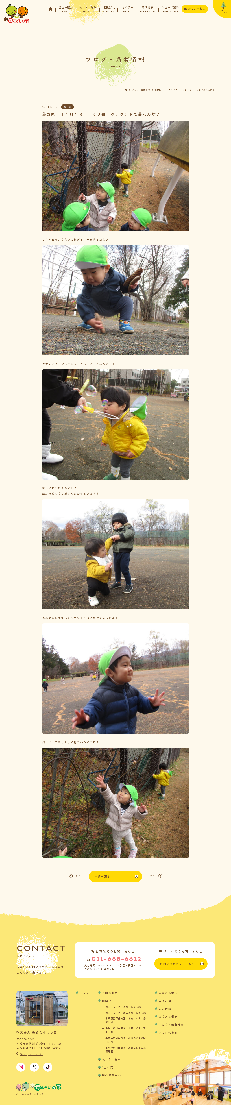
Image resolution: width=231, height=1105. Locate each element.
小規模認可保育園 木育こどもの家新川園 (125, 1020)
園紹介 (108, 8)
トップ (84, 993)
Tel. (113, 958)
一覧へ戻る (102, 876)
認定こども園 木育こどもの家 (123, 1006)
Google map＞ (31, 1054)
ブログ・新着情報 (140, 89)
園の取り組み (111, 1075)
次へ (152, 875)
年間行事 (147, 8)
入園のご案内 (170, 8)
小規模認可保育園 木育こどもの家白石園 (125, 1039)
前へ (78, 875)
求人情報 (165, 1008)
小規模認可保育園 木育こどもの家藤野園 (125, 1049)
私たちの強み (87, 8)
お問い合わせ (196, 8)
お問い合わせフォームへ (177, 964)
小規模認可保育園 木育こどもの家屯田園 (125, 1030)
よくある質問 (168, 1016)
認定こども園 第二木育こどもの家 (125, 1012)
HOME (128, 90)
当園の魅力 (65, 8)
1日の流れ (127, 8)
